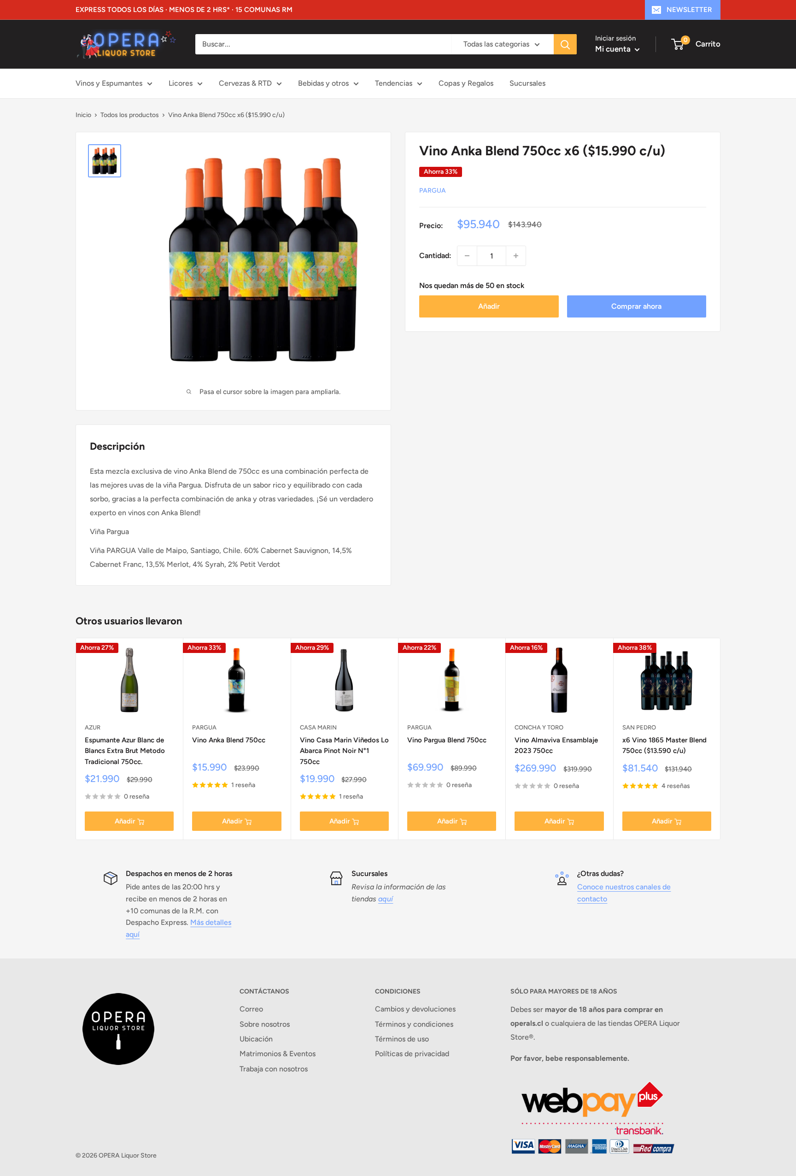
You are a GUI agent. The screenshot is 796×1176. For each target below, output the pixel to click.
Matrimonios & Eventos (278, 1053)
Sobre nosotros (265, 1024)
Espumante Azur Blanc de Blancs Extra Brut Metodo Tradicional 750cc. (125, 751)
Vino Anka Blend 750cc (228, 740)
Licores (181, 83)
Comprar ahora (636, 306)
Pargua (432, 190)
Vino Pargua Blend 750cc (446, 740)
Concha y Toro (539, 727)
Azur (92, 727)
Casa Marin (318, 727)
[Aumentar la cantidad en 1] (516, 255)
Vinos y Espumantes (109, 83)
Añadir (489, 306)
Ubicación (256, 1039)
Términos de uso (402, 1039)
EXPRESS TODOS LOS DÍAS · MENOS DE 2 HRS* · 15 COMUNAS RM (184, 10)
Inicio (83, 115)
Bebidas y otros (323, 83)
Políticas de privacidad (412, 1053)
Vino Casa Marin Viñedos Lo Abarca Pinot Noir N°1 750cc (344, 751)
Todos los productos (129, 115)
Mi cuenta (613, 48)
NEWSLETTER (689, 10)
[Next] (721, 739)
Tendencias (393, 83)
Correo (251, 1009)
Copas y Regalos (466, 83)
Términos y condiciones (414, 1024)
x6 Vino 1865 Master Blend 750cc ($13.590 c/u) (664, 745)
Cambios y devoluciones (415, 1009)
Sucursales (527, 83)
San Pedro (639, 727)
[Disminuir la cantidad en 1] (467, 255)
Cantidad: (435, 255)
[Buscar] (565, 44)
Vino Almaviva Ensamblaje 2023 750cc (556, 745)
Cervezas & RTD (245, 83)
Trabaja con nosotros (274, 1068)
